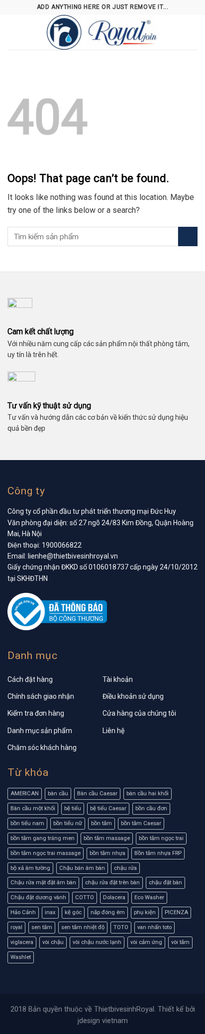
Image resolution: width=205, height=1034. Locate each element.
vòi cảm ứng (146, 942)
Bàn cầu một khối (32, 808)
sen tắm (41, 927)
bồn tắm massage (107, 838)
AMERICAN (24, 793)
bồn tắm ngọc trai (161, 838)
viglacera (21, 942)
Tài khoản (117, 679)
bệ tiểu (72, 808)
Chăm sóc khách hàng (42, 748)
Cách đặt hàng (30, 679)
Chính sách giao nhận (40, 696)
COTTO (84, 897)
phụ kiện (145, 912)
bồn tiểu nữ (67, 823)
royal (16, 927)
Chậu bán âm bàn (82, 868)
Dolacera (114, 897)
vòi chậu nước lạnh (97, 942)
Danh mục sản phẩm (39, 731)
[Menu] (13, 32)
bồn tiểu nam (27, 823)
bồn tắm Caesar (141, 823)
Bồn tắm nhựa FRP (158, 853)
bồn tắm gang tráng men (42, 838)
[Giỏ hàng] (193, 32)
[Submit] (188, 236)
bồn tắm (101, 823)
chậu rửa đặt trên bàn (112, 882)
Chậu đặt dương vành (38, 897)
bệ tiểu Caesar (108, 808)
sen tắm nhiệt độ (82, 927)
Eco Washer (149, 897)
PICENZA (176, 912)
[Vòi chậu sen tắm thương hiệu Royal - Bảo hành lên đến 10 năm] (102, 32)
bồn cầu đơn (151, 808)
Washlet (20, 957)
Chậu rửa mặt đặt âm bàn (43, 882)
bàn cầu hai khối (147, 793)
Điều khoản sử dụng (133, 696)
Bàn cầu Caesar (97, 793)
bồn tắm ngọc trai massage (45, 853)
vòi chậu (53, 942)
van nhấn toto (154, 927)
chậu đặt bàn (165, 882)
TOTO (120, 927)
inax (50, 912)
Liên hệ (113, 731)
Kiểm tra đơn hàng (35, 713)
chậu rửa (125, 868)
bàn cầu (58, 793)
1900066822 (62, 545)
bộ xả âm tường (30, 868)
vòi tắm (180, 942)
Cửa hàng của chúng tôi (139, 713)
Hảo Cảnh (23, 912)
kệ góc (73, 912)
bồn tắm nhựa (107, 853)
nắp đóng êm (108, 912)
